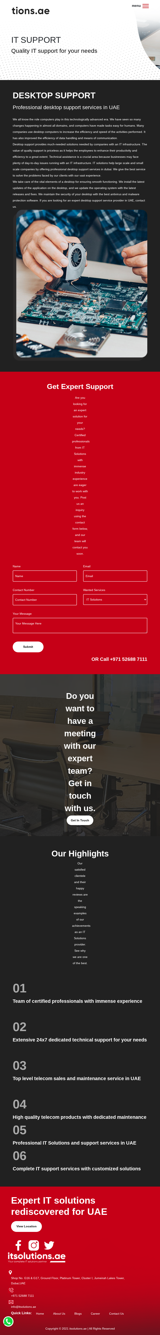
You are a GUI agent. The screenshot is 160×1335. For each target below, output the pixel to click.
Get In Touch (80, 820)
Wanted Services (94, 590)
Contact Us (116, 1313)
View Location (26, 1226)
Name (17, 566)
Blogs (78, 1313)
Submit (28, 646)
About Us (59, 1313)
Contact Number (23, 590)
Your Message (22, 613)
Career (95, 1313)
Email (86, 566)
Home (40, 1313)
